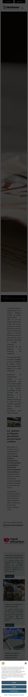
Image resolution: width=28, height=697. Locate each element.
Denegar (14, 686)
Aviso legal (21, 694)
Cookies (6, 694)
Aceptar (14, 682)
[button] (25, 663)
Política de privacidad (13, 694)
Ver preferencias (14, 691)
